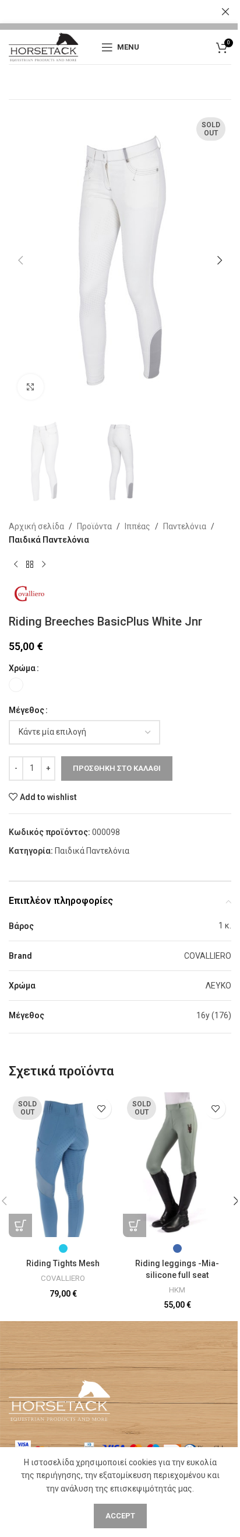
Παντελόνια (184, 526)
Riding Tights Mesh (63, 1263)
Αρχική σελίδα (36, 526)
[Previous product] (16, 565)
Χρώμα (22, 668)
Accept (120, 1515)
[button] (20, 260)
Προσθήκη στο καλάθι (117, 768)
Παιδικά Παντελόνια (49, 539)
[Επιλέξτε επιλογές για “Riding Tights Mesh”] (20, 1225)
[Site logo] (44, 46)
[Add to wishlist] (101, 1108)
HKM (177, 1290)
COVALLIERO (63, 1278)
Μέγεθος (26, 710)
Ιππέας (137, 526)
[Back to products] (30, 565)
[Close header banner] (225, 11)
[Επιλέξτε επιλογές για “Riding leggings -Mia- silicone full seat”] (134, 1225)
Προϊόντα (94, 526)
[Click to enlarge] (30, 387)
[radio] (16, 684)
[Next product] (44, 565)
